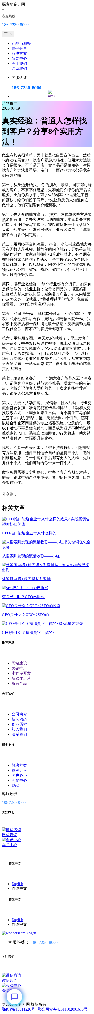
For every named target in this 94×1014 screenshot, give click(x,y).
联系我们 (19, 69)
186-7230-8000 (44, 942)
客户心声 (19, 775)
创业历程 (19, 724)
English (17, 884)
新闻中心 (19, 58)
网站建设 (19, 663)
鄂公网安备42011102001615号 (62, 1009)
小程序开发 (21, 673)
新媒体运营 (21, 678)
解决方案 (19, 53)
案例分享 (19, 48)
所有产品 (19, 683)
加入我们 (19, 729)
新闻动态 (19, 719)
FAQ (15, 785)
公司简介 (19, 714)
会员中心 (19, 780)
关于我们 (19, 64)
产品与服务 (21, 43)
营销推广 (19, 668)
